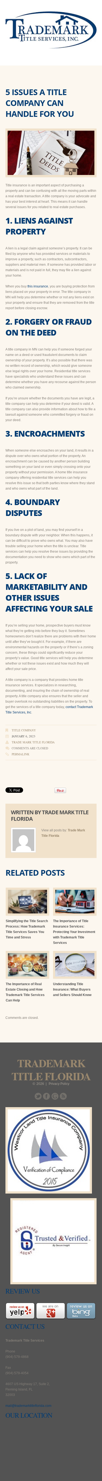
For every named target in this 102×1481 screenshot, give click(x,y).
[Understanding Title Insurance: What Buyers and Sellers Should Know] (74, 965)
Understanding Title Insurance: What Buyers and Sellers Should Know (72, 989)
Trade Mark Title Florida (33, 742)
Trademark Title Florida (51, 1069)
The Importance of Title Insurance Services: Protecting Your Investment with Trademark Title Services (74, 932)
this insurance (37, 286)
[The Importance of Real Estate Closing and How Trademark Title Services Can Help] (27, 965)
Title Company (24, 730)
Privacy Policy (59, 1084)
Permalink (20, 754)
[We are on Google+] (51, 1311)
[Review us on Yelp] (20, 1311)
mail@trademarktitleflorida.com (28, 1406)
